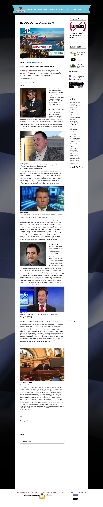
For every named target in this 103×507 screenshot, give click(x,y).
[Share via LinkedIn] (28, 421)
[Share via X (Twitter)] (24, 421)
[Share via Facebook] (20, 421)
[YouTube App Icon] (70, 79)
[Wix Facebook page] (70, 76)
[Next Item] (83, 26)
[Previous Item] (72, 26)
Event (21, 416)
